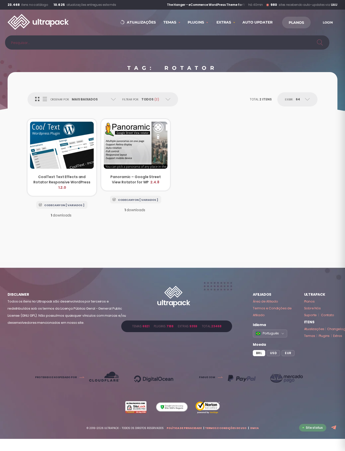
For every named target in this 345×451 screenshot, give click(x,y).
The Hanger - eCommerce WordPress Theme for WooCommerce (203, 5)
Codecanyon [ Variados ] (64, 205)
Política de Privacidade (184, 428)
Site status (314, 427)
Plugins (324, 336)
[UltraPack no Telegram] (334, 427)
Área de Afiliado (265, 301)
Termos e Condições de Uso (226, 428)
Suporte (310, 315)
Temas (309, 336)
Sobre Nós (312, 308)
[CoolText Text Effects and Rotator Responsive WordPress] (62, 157)
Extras (337, 336)
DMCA (254, 428)
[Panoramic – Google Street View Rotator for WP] (135, 155)
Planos (309, 301)
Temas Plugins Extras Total (176, 326)
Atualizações (314, 329)
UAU (334, 5)
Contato (327, 315)
